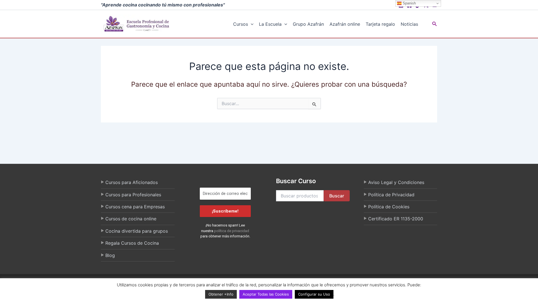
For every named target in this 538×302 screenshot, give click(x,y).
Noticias (409, 24)
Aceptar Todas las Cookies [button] (266, 294)
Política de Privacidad (391, 194)
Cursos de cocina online (130, 218)
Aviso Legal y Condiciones (396, 182)
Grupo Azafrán (308, 24)
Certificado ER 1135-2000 (395, 218)
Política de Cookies (388, 206)
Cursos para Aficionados (131, 182)
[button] (251, 24)
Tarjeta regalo (380, 24)
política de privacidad (231, 230)
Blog (110, 255)
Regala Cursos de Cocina (132, 243)
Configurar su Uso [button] (314, 294)
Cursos (240, 24)
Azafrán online (345, 24)
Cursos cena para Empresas (135, 206)
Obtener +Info (220, 294)
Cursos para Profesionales (133, 194)
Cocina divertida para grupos (136, 231)
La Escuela (270, 24)
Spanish (409, 3)
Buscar (336, 196)
